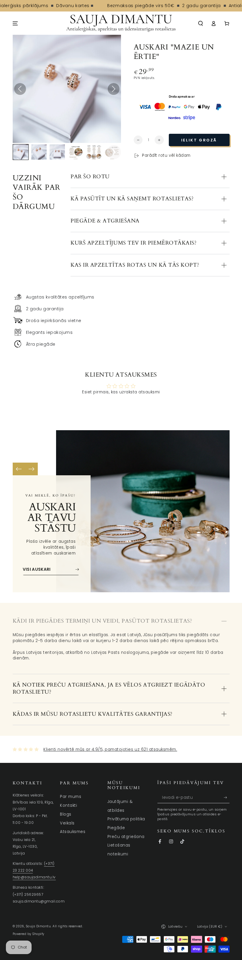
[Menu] (15, 23)
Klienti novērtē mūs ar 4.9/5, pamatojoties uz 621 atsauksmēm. (110, 749)
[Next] (31, 469)
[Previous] (19, 469)
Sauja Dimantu (38, 926)
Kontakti (68, 805)
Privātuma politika (126, 819)
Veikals (67, 823)
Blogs (65, 814)
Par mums (70, 796)
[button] (200, 23)
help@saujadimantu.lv (34, 877)
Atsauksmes (72, 831)
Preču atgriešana (126, 836)
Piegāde (116, 828)
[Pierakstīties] (227, 797)
